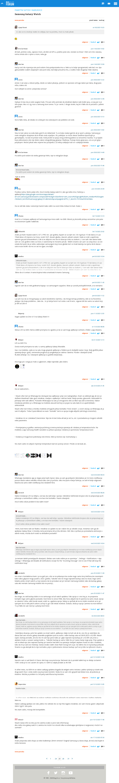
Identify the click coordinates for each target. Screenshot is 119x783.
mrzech (21, 493)
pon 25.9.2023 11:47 (97, 593)
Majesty (21, 313)
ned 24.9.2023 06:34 (97, 475)
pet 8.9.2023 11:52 (98, 296)
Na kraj (101, 20)
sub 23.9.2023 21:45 (97, 386)
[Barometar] (33, 455)
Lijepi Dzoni (22, 27)
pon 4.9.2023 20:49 (98, 189)
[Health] (43, 455)
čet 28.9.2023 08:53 (98, 616)
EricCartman (23, 49)
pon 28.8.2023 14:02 (97, 130)
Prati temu (93, 20)
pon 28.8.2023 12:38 (97, 99)
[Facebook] (48, 773)
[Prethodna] (46, 759)
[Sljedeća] (72, 759)
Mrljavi (20, 340)
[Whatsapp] (17, 455)
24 (56, 759)
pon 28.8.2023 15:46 (97, 165)
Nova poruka (19, 20)
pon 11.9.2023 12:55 (97, 313)
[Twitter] (56, 773)
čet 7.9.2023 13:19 (98, 216)
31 (68, 759)
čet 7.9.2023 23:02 (98, 231)
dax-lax (21, 64)
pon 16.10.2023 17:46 (97, 720)
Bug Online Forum (10, 3)
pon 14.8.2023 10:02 (97, 49)
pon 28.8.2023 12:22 (97, 80)
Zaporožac (22, 684)
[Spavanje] (38, 455)
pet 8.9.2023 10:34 (98, 256)
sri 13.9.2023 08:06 (98, 327)
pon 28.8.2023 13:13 (97, 117)
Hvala (93, 42)
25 (59, 759)
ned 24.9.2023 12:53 (97, 512)
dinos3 (20, 720)
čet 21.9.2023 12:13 (98, 340)
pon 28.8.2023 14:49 (97, 152)
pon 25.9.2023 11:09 (97, 573)
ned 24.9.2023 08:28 (97, 493)
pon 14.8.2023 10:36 (97, 64)
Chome (20, 216)
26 (63, 759)
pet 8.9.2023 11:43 (98, 282)
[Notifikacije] (103, 3)
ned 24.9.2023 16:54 (97, 543)
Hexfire (21, 256)
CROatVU (21, 231)
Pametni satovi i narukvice (28, 10)
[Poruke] (109, 3)
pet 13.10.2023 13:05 (97, 684)
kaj (19, 189)
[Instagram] (63, 773)
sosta (20, 80)
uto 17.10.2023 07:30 (97, 737)
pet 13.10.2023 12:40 (97, 657)
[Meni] (115, 3)
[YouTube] (71, 773)
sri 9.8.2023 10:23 (98, 27)
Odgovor (85, 42)
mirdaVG (21, 573)
